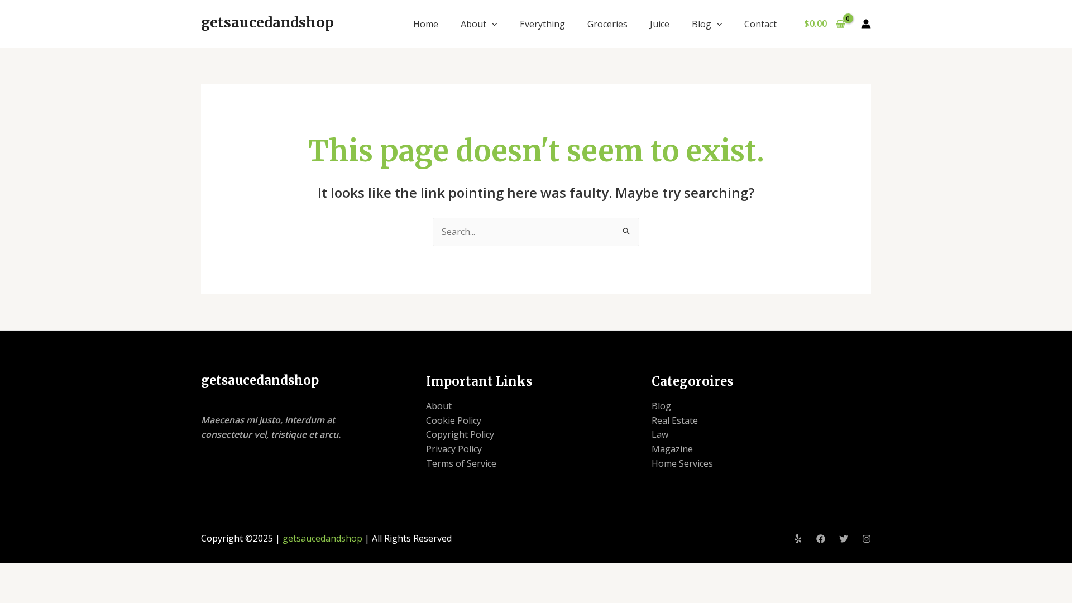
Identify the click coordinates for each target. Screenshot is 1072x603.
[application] (491, 24)
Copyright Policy (460, 434)
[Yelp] (797, 538)
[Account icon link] (866, 24)
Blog (701, 24)
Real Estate (675, 420)
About (473, 24)
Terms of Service (461, 463)
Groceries (607, 24)
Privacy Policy (454, 449)
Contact (760, 24)
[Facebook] (820, 538)
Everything (542, 24)
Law (660, 434)
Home (425, 24)
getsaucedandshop (267, 22)
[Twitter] (843, 538)
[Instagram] (866, 538)
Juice (659, 24)
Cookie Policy (453, 420)
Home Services (682, 463)
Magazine (672, 449)
